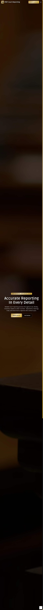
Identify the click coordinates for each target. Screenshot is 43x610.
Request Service (16, 315)
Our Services (27, 315)
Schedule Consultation (33, 2)
